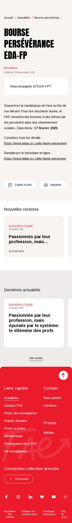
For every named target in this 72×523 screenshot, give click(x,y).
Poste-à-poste (14, 428)
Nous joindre (52, 398)
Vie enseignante (15, 451)
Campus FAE (13, 405)
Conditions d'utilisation (49, 513)
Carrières (50, 405)
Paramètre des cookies (9, 514)
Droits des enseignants (20, 413)
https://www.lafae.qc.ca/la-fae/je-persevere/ (35, 143)
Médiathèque (13, 436)
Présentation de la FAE (20, 443)
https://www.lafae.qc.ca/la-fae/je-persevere (35, 158)
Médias (49, 432)
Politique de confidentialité (29, 513)
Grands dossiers (15, 420)
